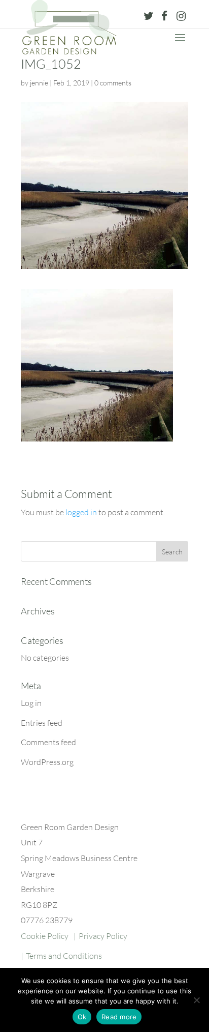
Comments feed (48, 742)
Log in (31, 703)
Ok (82, 1017)
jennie (39, 82)
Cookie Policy (44, 936)
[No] (196, 1000)
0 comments (112, 82)
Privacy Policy (103, 936)
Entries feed (41, 723)
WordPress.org (47, 762)
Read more (118, 1017)
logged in (81, 512)
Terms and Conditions (64, 956)
